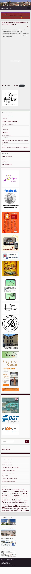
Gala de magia (5, 504)
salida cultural (5, 510)
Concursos (14, 494)
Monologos (26, 506)
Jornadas (19, 504)
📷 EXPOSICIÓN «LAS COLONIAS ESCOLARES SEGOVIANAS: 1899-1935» (16, 14)
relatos (25, 508)
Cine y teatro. (10, 491)
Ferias (4, 502)
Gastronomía (12, 504)
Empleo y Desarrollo (6, 135)
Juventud (12, 506)
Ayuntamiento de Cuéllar (7, 8)
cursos (4, 496)
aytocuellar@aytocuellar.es (6, 563)
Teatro (19, 510)
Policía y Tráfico (5, 132)
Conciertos (17, 491)
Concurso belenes (6, 493)
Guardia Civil (5, 475)
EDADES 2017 (14, 498)
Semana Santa (13, 510)
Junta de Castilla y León (7, 462)
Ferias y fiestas (11, 502)
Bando (4, 489)
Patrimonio (16, 508)
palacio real (10, 508)
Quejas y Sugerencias (7, 156)
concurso (25, 491)
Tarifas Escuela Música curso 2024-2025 (10, 85)
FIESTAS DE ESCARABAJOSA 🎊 (14, 18)
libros (18, 506)
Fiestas (3, 126)
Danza (11, 496)
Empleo (19, 498)
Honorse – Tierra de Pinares (8, 470)
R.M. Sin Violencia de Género (8, 473)
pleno (22, 508)
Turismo (26, 510)
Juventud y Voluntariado (7, 124)
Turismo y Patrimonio (7, 115)
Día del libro (23, 496)
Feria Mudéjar (25, 500)
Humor (16, 504)
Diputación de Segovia (7, 464)
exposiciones (7, 500)
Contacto (4, 159)
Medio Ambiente (6, 137)
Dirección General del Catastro (9, 481)
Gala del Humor (24, 502)
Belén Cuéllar (8, 489)
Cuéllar (8, 496)
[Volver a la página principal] (15, 3)
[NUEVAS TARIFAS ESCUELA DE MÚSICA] (10, 98)
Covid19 (19, 493)
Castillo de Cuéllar (16, 489)
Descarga (22, 85)
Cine (22, 489)
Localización (4, 161)
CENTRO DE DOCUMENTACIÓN (9, 478)
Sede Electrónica (6, 144)
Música (5, 508)
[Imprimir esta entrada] (27, 26)
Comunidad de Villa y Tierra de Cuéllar (10, 467)
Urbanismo (4, 129)
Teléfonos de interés (7, 164)
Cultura (4, 118)
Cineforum (4, 491)
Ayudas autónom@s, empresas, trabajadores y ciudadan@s (15, 147)
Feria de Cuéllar (17, 500)
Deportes (16, 496)
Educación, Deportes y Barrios (9, 121)
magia (22, 506)
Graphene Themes (11, 564)
